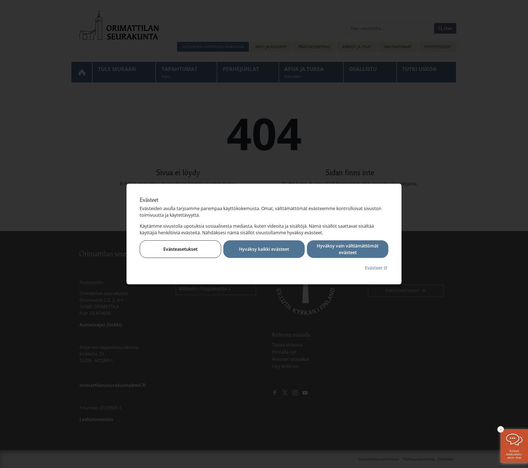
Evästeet (376, 268)
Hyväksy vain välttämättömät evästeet (347, 249)
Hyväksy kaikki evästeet (264, 249)
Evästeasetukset (180, 249)
